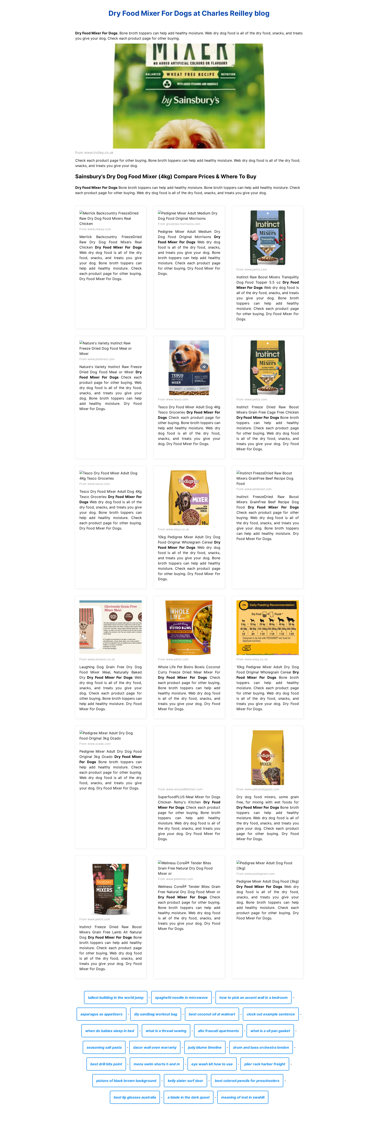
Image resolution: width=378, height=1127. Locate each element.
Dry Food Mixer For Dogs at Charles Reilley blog (189, 13)
